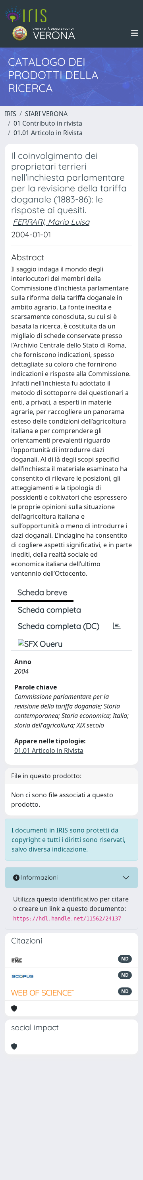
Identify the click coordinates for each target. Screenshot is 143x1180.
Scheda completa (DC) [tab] (58, 626)
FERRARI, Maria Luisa (51, 222)
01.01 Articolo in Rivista (48, 132)
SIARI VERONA (46, 113)
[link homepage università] (44, 33)
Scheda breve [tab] (42, 592)
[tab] (117, 626)
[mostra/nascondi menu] (134, 33)
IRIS (10, 113)
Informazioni (38, 877)
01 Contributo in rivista (48, 123)
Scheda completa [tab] (49, 610)
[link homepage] (29, 14)
